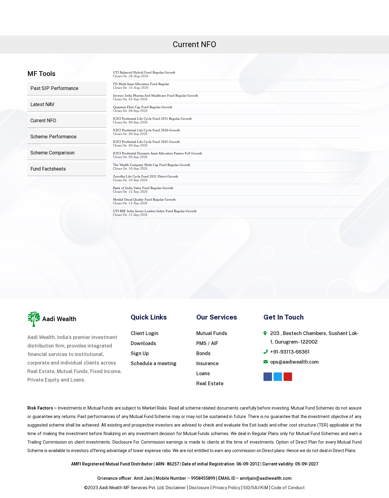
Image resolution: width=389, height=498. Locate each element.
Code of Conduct (288, 487)
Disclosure (199, 487)
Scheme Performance (53, 137)
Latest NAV (42, 104)
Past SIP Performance (54, 88)
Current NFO (43, 120)
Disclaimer (175, 487)
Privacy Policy (226, 487)
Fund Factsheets (48, 169)
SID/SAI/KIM (255, 487)
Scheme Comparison (52, 153)
